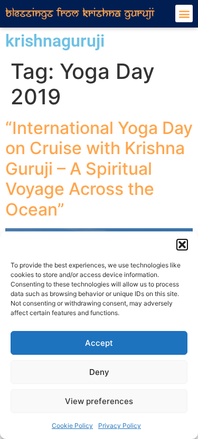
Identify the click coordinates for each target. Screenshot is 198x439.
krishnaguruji (55, 41)
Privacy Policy (119, 425)
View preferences (99, 401)
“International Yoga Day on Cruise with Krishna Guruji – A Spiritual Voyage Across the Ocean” (99, 169)
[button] (182, 244)
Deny (99, 372)
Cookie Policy (72, 425)
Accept (99, 343)
